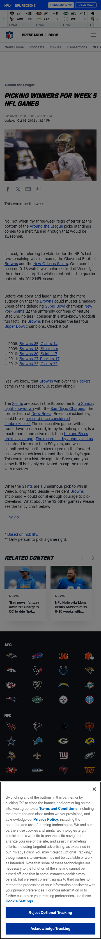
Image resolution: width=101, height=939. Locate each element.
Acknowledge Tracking (51, 928)
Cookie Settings (19, 901)
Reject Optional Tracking (50, 912)
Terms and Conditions (58, 808)
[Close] (94, 789)
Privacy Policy (45, 819)
